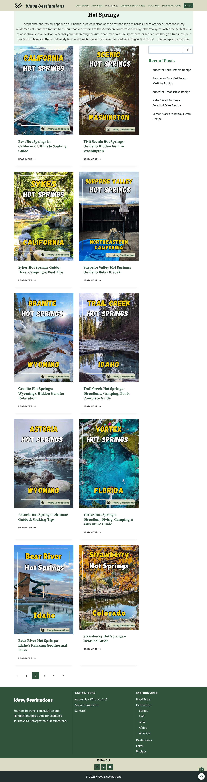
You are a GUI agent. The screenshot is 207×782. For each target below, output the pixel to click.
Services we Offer (87, 705)
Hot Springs (111, 5)
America (144, 733)
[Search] (188, 49)
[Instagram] (97, 767)
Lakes (140, 746)
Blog (188, 5)
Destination (144, 705)
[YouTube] (110, 767)
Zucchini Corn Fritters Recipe (172, 70)
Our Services (83, 5)
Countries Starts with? (133, 5)
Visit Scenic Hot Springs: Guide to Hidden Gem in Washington (104, 146)
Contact (80, 711)
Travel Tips (154, 5)
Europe (143, 711)
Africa (143, 727)
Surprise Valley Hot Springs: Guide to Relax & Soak (107, 270)
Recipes (141, 751)
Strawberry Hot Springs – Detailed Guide (105, 638)
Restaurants (144, 740)
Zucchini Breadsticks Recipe (171, 92)
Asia (142, 722)
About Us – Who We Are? (91, 699)
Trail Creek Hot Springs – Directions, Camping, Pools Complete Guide (106, 393)
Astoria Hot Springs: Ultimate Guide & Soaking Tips (43, 517)
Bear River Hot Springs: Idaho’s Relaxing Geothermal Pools (42, 645)
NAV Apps (97, 5)
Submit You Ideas (171, 5)
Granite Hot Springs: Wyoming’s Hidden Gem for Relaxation (41, 393)
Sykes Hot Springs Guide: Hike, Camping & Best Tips (40, 270)
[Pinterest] (103, 767)
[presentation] (43, 90)
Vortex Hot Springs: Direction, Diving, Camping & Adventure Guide (108, 520)
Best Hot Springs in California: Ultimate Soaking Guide (42, 146)
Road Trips (143, 699)
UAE (141, 716)
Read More (27, 159)
